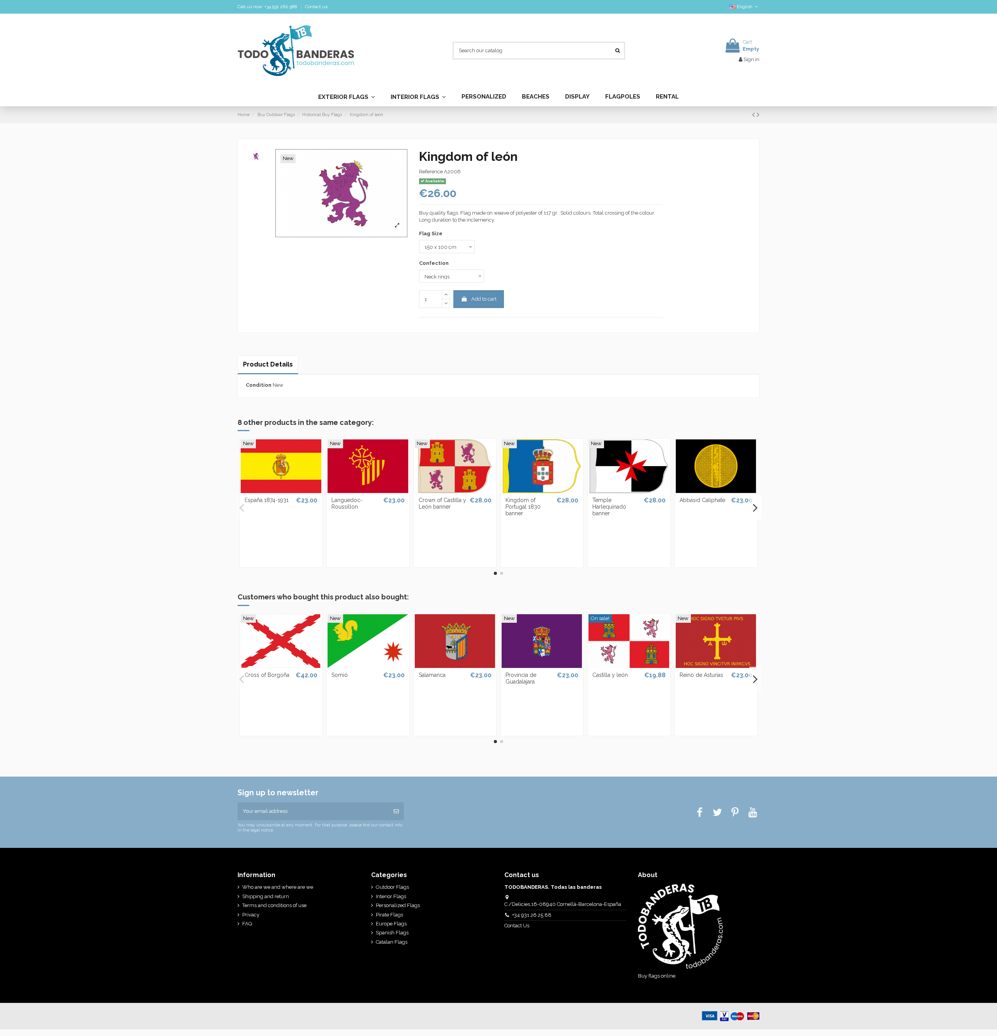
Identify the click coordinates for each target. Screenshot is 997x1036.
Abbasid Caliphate (702, 500)
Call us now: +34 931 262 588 (268, 6)
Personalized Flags (398, 905)
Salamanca (432, 675)
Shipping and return (265, 896)
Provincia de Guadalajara (521, 678)
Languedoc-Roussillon (347, 503)
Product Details (268, 364)
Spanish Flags (392, 933)
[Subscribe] (396, 811)
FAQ (247, 924)
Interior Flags (391, 896)
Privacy (250, 915)
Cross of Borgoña (267, 675)
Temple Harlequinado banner (609, 506)
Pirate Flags (389, 915)
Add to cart (484, 299)
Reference (431, 171)
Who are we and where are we (277, 887)
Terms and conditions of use (274, 905)
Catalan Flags (391, 942)
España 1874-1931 (267, 500)
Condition (258, 385)
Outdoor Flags (392, 887)
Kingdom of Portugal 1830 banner (523, 506)
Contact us (316, 6)
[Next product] (758, 114)
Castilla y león (610, 675)
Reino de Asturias (701, 675)
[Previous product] (754, 114)
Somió (339, 675)
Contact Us (517, 926)
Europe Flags (391, 924)
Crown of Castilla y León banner (442, 503)
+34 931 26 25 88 (531, 915)
